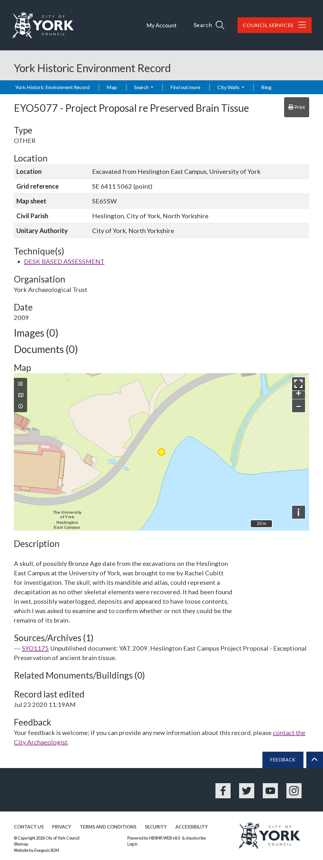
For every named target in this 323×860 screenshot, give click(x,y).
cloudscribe (195, 837)
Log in (132, 843)
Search (142, 87)
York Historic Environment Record (52, 87)
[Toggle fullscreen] (298, 383)
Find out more (185, 87)
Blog (266, 87)
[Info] (20, 406)
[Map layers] (20, 384)
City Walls (228, 87)
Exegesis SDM (46, 850)
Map (112, 87)
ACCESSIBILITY (191, 826)
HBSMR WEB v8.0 (165, 837)
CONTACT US (29, 826)
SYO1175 (35, 648)
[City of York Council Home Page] (43, 25)
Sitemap (21, 843)
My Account (161, 25)
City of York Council (62, 837)
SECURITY (156, 826)
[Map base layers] (20, 395)
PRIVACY (61, 826)
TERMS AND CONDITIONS (108, 826)
